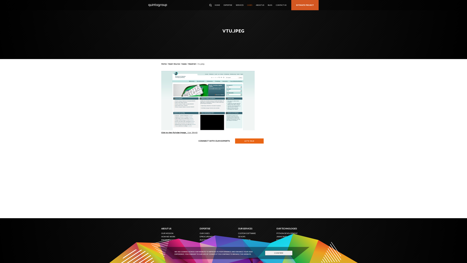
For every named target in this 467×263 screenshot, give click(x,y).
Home (217, 5)
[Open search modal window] (210, 5)
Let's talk (249, 141)
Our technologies (286, 229)
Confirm (278, 253)
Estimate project (305, 5)
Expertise (228, 5)
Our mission (167, 233)
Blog (270, 5)
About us (260, 5)
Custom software (247, 233)
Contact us (281, 5)
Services (239, 5)
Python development (287, 233)
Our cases (205, 233)
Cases (249, 5)
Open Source (174, 64)
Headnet (192, 64)
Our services (245, 229)
